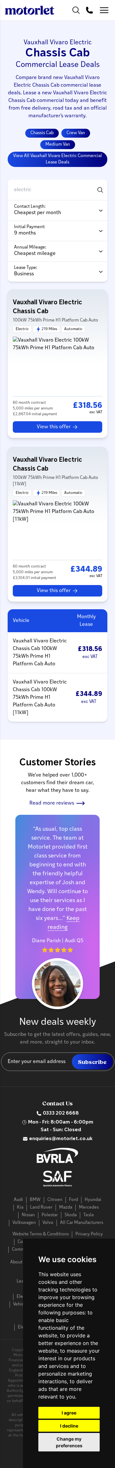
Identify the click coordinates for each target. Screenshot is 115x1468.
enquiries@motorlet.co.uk (61, 1138)
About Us (19, 1262)
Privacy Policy (89, 1234)
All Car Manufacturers (81, 1222)
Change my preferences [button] (69, 1442)
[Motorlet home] (29, 10)
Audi (18, 1199)
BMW (35, 1199)
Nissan (28, 1215)
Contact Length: (30, 206)
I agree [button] (69, 1412)
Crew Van (75, 133)
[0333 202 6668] (89, 10)
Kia (20, 1207)
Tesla (88, 1215)
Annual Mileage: (30, 247)
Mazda (65, 1207)
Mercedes (89, 1207)
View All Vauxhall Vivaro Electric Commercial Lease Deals (57, 159)
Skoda (71, 1215)
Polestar (50, 1215)
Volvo (47, 1222)
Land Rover (41, 1207)
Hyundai (93, 1199)
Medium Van (57, 144)
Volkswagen (24, 1222)
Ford (73, 1199)
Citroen (54, 1199)
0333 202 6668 (61, 1113)
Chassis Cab (42, 133)
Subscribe (92, 1062)
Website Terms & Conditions (40, 1234)
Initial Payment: (29, 227)
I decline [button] (69, 1425)
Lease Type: (25, 267)
